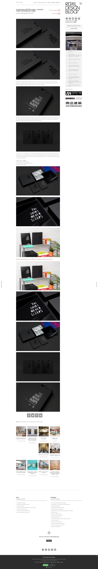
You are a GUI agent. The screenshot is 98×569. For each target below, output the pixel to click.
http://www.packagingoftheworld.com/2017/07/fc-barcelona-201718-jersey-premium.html (34, 259)
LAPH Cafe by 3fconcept (44, 438)
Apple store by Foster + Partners (44, 472)
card (22, 421)
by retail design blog (32, 442)
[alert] (49, 562)
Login (17, 2)
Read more (55, 560)
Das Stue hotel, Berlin (44, 454)
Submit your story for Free (73, 25)
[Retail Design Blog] (74, 8)
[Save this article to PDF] (40, 415)
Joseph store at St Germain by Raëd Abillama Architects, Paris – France (32, 439)
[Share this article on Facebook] (28, 415)
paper (34, 421)
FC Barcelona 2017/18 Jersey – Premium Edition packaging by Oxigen (29, 10)
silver (38, 421)
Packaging (31, 421)
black (19, 421)
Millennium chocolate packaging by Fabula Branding (32, 472)
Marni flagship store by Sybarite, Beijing (21, 472)
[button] (35, 562)
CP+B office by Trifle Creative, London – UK (55, 455)
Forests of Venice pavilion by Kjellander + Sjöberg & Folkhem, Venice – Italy (55, 473)
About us (35, 2)
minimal (27, 421)
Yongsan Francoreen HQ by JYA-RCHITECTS (21, 438)
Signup (21, 2)
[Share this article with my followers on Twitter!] (32, 415)
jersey (24, 421)
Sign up (49, 540)
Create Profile (73, 28)
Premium (49, 2)
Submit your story (42, 2)
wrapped (41, 421)
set (36, 421)
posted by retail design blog (22, 13)
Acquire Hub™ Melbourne (55, 438)
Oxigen (24, 160)
